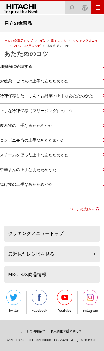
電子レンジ (59, 41)
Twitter (13, 311)
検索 (71, 7)
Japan (84, 7)
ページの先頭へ (82, 209)
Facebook (39, 311)
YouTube (64, 311)
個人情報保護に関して (66, 331)
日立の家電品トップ (18, 41)
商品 (42, 41)
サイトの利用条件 (32, 331)
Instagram (90, 311)
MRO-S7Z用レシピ (27, 46)
